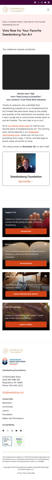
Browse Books (26, 263)
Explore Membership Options (26, 294)
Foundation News (15, 22)
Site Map (32, 473)
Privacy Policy (22, 473)
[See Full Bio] (32, 181)
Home (4, 22)
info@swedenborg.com (13, 392)
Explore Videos (26, 324)
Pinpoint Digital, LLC (27, 469)
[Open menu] (48, 9)
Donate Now (26, 231)
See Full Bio (25, 181)
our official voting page (19, 126)
